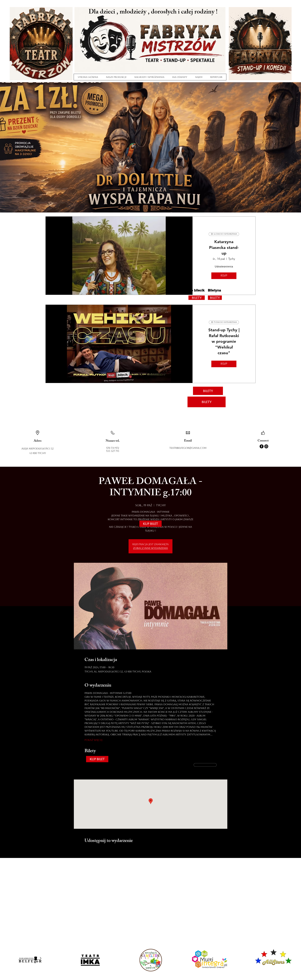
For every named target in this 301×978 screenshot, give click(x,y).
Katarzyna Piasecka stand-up (224, 247)
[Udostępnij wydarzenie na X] (93, 849)
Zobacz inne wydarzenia (150, 548)
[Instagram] (266, 446)
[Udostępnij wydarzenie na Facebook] (85, 849)
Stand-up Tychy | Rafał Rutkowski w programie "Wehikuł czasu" (224, 341)
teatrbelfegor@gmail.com (187, 447)
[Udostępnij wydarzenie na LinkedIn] (101, 849)
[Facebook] (262, 446)
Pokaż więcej (93, 740)
